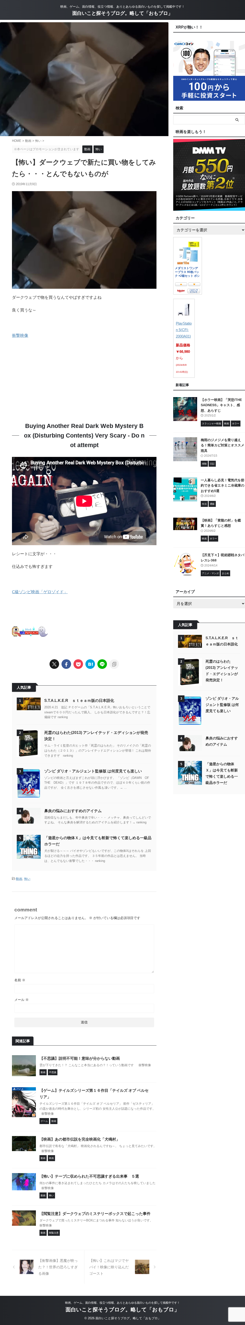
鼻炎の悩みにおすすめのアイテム (73, 811)
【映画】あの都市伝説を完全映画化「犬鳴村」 (79, 1139)
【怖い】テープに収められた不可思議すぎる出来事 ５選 (89, 1176)
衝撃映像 (20, 335)
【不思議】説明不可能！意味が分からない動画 (79, 1058)
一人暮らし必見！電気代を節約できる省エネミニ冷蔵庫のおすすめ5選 (222, 485)
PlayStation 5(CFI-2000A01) (184, 329)
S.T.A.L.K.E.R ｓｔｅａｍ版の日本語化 (79, 701)
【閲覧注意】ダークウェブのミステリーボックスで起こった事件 (94, 1214)
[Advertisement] (52, 377)
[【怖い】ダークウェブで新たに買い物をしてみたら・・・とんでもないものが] (90, 664)
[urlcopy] (114, 664)
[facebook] (66, 664)
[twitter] (54, 664)
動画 (19, 879)
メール (21, 1000)
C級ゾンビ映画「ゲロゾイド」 (40, 592)
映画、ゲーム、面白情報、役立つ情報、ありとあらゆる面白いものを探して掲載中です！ (122, 1302)
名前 (19, 980)
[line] (102, 664)
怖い (27, 879)
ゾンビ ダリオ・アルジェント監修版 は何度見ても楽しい (93, 771)
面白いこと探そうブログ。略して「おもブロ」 (122, 13)
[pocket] (78, 664)
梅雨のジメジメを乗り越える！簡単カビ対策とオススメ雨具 (222, 445)
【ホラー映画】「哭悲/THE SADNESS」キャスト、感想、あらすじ (221, 405)
